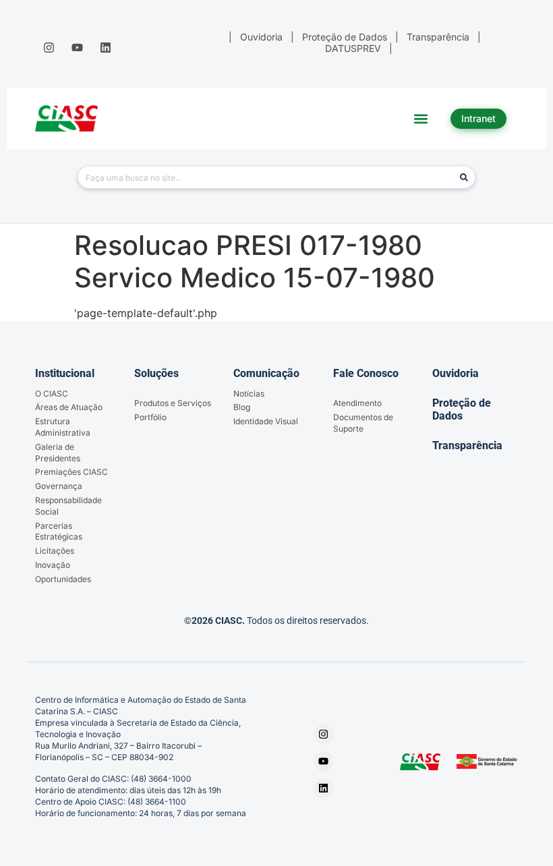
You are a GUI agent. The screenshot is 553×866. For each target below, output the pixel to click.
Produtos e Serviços (172, 403)
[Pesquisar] (464, 177)
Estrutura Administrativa (62, 427)
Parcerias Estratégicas (58, 531)
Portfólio (150, 417)
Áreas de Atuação (69, 407)
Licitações (54, 551)
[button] (421, 118)
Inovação (52, 565)
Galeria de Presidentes (57, 452)
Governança (58, 486)
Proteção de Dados (461, 409)
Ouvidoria (455, 373)
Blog (241, 407)
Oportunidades (63, 579)
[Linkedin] (106, 47)
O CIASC (51, 393)
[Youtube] (77, 47)
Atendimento (357, 403)
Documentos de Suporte (363, 423)
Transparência (467, 445)
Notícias (248, 393)
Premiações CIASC (71, 472)
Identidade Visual (265, 421)
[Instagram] (48, 47)
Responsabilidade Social (68, 506)
